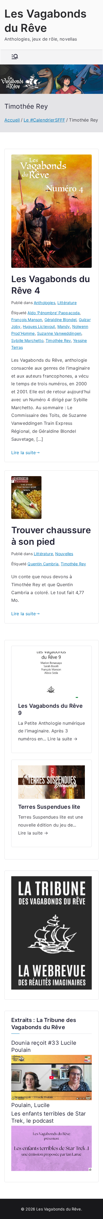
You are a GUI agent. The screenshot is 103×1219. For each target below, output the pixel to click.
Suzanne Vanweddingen (59, 333)
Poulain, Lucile (30, 1105)
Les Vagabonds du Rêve (58, 1209)
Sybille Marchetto (27, 340)
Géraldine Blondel (60, 319)
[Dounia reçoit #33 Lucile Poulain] (51, 1077)
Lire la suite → (62, 738)
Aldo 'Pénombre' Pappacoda (53, 312)
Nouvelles (64, 553)
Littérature (67, 302)
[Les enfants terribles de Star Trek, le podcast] (51, 1148)
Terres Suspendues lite (49, 807)
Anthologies (44, 302)
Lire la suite (23, 452)
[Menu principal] (14, 57)
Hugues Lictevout (39, 326)
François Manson (26, 319)
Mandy (63, 326)
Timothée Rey (58, 340)
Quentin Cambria (42, 563)
